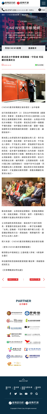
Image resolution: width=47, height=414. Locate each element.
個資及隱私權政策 (27, 388)
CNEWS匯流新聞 (13, 15)
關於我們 (8, 388)
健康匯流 (32, 48)
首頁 (3, 15)
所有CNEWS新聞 (13, 48)
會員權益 (16, 388)
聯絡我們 (38, 388)
